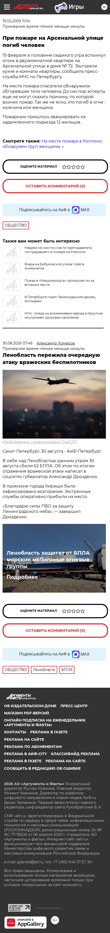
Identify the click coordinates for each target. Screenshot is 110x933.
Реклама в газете (49, 732)
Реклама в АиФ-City (25, 754)
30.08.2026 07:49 (17, 343)
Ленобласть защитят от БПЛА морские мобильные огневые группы (48, 559)
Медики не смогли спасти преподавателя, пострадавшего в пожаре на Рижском (58, 250)
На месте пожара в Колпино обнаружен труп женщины (52, 144)
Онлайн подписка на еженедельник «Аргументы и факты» (44, 722)
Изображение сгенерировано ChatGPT (40, 442)
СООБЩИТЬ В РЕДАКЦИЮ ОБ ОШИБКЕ (42, 768)
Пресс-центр (73, 706)
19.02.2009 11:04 (16, 21)
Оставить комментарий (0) (55, 186)
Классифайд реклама (75, 754)
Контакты (15, 732)
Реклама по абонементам (33, 746)
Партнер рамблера (48, 907)
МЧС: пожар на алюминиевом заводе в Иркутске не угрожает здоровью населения (64, 315)
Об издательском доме (30, 706)
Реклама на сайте (24, 739)
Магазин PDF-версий (26, 713)
